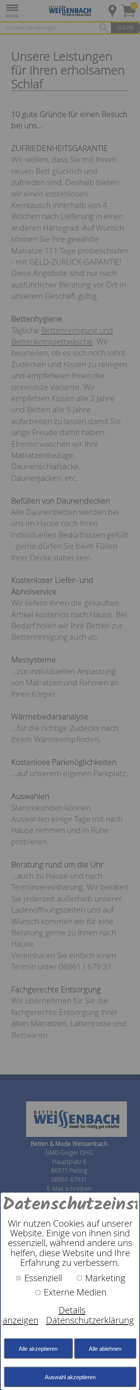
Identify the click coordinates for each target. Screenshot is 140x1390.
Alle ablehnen (105, 1349)
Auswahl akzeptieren (70, 1377)
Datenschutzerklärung (90, 1320)
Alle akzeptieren (38, 1349)
